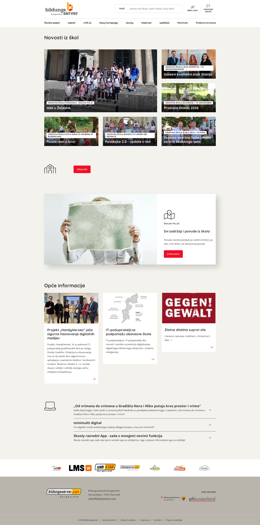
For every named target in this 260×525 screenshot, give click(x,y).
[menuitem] (88, 520)
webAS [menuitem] (71, 22)
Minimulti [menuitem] (182, 22)
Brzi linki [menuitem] (192, 10)
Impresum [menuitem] (145, 520)
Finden (178, 9)
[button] (208, 8)
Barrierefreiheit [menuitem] (109, 520)
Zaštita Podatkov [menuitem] (128, 520)
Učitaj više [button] (82, 169)
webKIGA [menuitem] (164, 22)
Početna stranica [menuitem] (206, 22)
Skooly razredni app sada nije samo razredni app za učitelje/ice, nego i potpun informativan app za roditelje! (129, 438)
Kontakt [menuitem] (157, 520)
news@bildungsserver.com (102, 498)
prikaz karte (173, 253)
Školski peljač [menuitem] (52, 22)
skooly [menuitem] (129, 22)
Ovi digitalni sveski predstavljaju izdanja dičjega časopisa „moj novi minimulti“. (114, 425)
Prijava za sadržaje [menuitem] (174, 520)
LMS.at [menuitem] (87, 22)
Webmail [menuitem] (146, 22)
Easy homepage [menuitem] (108, 22)
